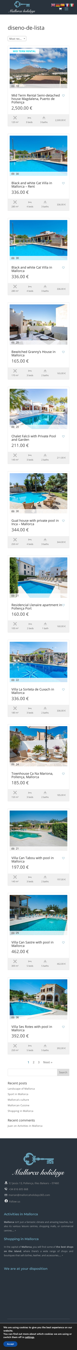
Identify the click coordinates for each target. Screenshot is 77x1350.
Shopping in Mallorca (20, 1111)
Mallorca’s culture (18, 1099)
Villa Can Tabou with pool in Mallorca (32, 859)
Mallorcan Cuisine (18, 1105)
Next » (47, 1062)
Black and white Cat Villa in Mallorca (31, 269)
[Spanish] (62, 5)
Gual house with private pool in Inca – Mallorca (35, 522)
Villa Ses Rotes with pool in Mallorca (31, 1028)
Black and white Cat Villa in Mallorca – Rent (31, 185)
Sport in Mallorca (18, 1094)
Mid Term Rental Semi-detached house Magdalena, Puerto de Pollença (35, 99)
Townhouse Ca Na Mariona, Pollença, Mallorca (32, 775)
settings (29, 1337)
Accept (10, 1344)
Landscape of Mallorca (21, 1088)
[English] (53, 5)
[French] (67, 5)
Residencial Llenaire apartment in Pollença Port (36, 606)
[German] (58, 5)
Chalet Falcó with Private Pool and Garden (33, 438)
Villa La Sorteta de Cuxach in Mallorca (32, 691)
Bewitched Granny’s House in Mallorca (33, 353)
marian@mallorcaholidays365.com (28, 1195)
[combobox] (17, 38)
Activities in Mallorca (30, 1125)
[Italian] (72, 5)
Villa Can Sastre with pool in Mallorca (32, 944)
